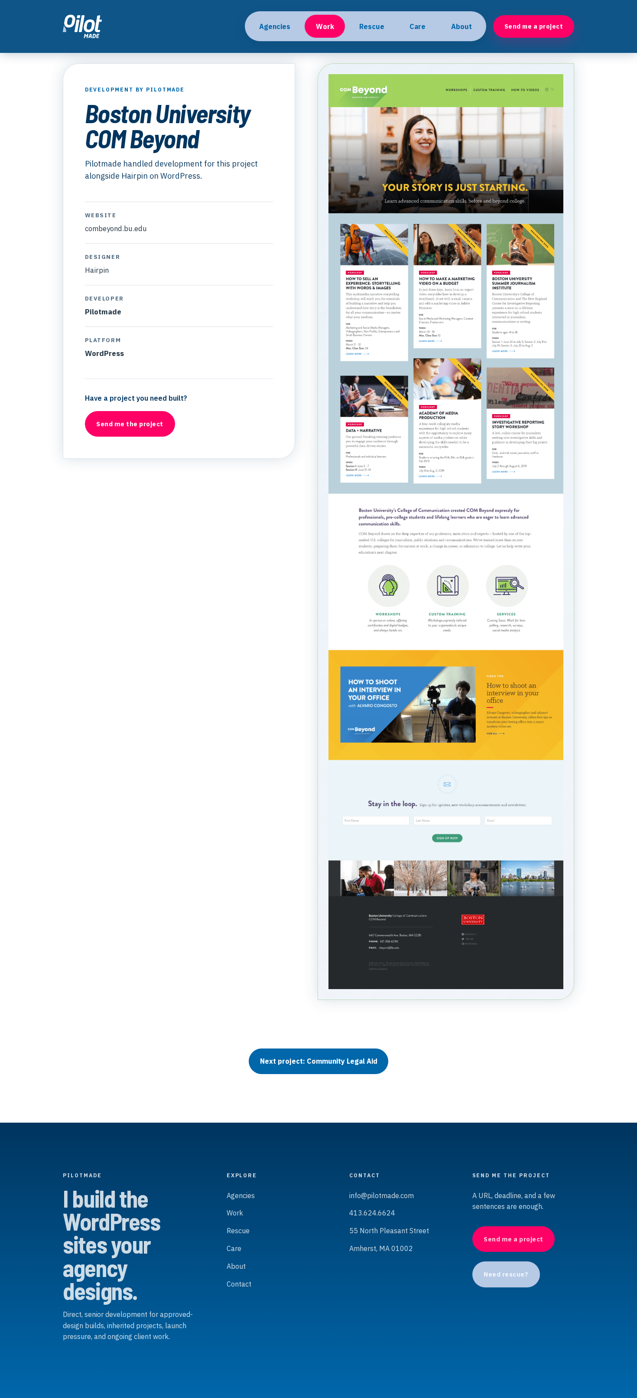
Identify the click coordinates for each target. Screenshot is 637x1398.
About (461, 26)
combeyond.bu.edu (116, 228)
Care (418, 26)
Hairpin (97, 270)
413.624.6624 (372, 1213)
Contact (239, 1284)
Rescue (371, 26)
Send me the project (129, 424)
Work (325, 26)
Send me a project (533, 26)
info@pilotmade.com (381, 1195)
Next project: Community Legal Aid (318, 1061)
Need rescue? (506, 1274)
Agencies (274, 26)
